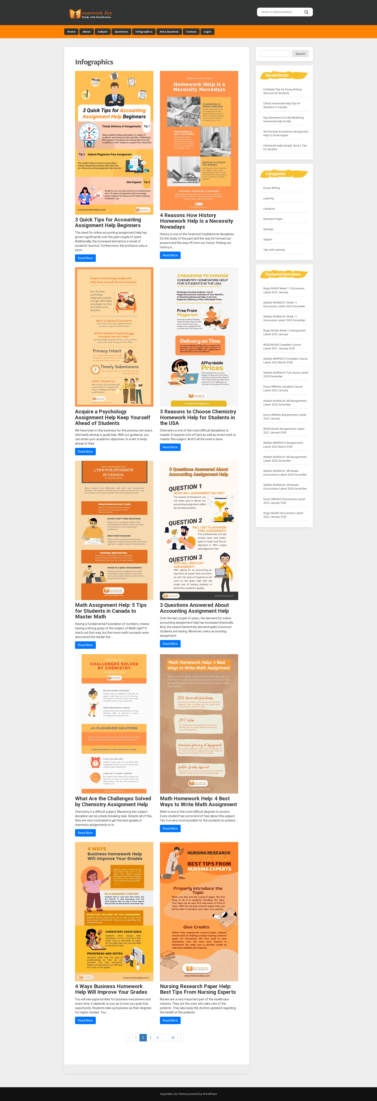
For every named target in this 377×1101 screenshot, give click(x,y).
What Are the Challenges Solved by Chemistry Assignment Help (113, 801)
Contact (191, 31)
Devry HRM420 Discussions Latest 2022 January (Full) (284, 501)
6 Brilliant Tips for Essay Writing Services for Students (282, 91)
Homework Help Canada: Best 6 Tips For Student (285, 147)
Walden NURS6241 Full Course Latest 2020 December (285, 374)
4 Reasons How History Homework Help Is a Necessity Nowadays (196, 221)
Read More (85, 258)
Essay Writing (271, 188)
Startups (268, 229)
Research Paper (273, 219)
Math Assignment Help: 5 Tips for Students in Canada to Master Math (111, 611)
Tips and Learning (274, 249)
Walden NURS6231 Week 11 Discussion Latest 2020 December (284, 304)
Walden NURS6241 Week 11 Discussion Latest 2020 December (284, 318)
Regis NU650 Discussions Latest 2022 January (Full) (283, 515)
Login (207, 31)
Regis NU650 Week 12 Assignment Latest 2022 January (284, 332)
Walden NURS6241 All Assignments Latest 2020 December (285, 402)
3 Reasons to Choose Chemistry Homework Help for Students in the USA (198, 417)
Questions (121, 31)
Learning (268, 198)
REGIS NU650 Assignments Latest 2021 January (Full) (284, 430)
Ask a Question (169, 31)
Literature (269, 208)
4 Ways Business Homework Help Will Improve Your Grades (111, 989)
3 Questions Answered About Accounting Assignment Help (194, 608)
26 (173, 1037)
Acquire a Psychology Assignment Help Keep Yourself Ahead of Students (112, 417)
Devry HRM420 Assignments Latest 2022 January (284, 416)
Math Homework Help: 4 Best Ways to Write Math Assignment (198, 801)
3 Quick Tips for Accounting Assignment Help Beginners (108, 222)
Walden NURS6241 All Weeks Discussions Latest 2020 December (285, 486)
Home (71, 31)
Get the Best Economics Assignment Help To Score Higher (285, 133)
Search (300, 53)
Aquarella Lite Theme (173, 1094)
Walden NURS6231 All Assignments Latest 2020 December (285, 459)
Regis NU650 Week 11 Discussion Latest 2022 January (284, 290)
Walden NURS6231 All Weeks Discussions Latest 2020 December (285, 472)
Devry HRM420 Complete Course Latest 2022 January (283, 388)
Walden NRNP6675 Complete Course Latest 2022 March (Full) (285, 360)
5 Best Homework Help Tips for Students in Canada (281, 105)
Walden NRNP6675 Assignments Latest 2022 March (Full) (283, 444)
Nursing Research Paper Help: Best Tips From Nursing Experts (198, 989)
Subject (102, 31)
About (87, 31)
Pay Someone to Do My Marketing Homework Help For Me (283, 119)
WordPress (209, 1094)
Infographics (143, 31)
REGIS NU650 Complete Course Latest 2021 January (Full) (282, 346)
